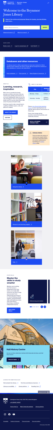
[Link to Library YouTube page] (13, 414)
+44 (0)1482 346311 (15, 402)
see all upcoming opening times (37, 107)
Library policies (39, 406)
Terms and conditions (36, 421)
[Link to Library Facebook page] (9, 414)
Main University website (26, 406)
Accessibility (5, 421)
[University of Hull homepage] (15, 3)
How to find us (14, 406)
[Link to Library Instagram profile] (5, 414)
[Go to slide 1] (31, 306)
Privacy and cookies (26, 421)
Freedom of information (15, 421)
